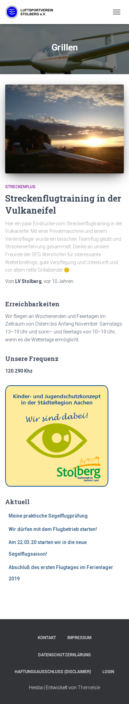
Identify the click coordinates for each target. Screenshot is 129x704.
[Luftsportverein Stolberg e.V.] (31, 12)
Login (108, 671)
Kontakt (47, 637)
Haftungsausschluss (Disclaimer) (53, 671)
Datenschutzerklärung (64, 654)
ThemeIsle (89, 687)
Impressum (79, 637)
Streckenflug (20, 186)
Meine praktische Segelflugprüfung (48, 516)
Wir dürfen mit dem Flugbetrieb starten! (53, 529)
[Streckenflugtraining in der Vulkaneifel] (64, 128)
